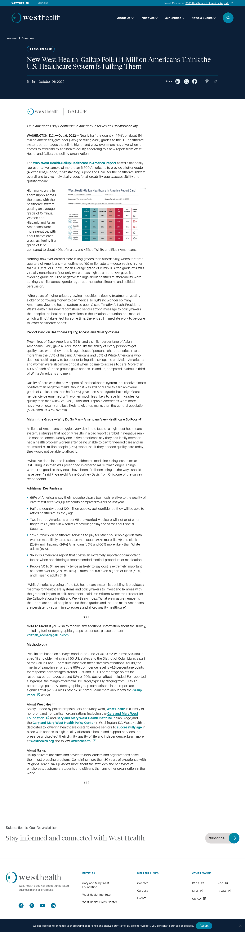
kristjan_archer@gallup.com (48, 635)
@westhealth (81, 741)
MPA (195, 891)
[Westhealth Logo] (33, 882)
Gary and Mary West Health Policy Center (64, 722)
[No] (240, 926)
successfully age (129, 727)
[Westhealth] (35, 21)
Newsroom (28, 38)
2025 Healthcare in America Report (207, 3)
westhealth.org (42, 741)
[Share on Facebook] (195, 81)
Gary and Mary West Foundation (95, 885)
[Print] (207, 81)
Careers (142, 890)
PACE (195, 883)
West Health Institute (96, 894)
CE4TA (222, 891)
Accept (204, 925)
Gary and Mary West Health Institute (84, 718)
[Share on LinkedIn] (178, 81)
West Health (115, 708)
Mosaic (43, 3)
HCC (220, 883)
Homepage (11, 38)
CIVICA (196, 898)
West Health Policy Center (99, 902)
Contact (142, 883)
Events (141, 898)
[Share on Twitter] (186, 81)
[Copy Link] (215, 81)
